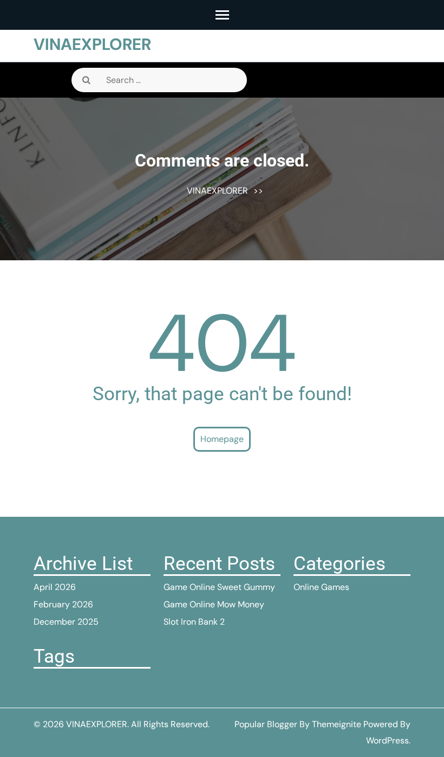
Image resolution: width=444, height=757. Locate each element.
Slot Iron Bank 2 (194, 621)
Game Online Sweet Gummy (219, 587)
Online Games (321, 587)
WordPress (387, 740)
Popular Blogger (265, 724)
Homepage (222, 439)
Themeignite (336, 724)
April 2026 (55, 587)
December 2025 (66, 621)
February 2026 (63, 604)
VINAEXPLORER (92, 44)
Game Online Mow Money (214, 604)
